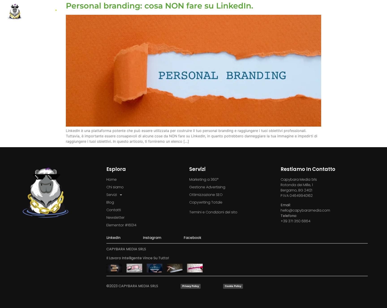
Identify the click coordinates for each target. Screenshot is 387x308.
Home (111, 179)
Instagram (152, 237)
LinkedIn (113, 237)
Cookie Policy (233, 286)
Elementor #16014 (121, 225)
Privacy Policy (190, 286)
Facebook (192, 237)
